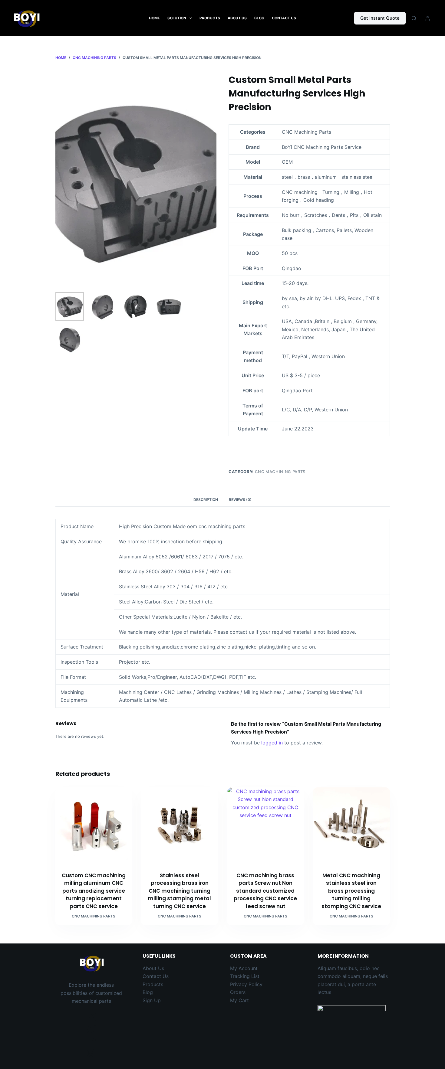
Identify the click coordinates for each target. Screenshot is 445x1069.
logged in (272, 743)
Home (154, 18)
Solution (176, 18)
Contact (153, 976)
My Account (244, 968)
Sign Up (152, 1000)
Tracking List (244, 976)
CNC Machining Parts (280, 471)
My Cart (239, 1000)
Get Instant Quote (380, 18)
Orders (238, 992)
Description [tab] (205, 499)
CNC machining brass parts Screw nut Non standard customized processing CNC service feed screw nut (265, 891)
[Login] (427, 18)
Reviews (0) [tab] (240, 499)
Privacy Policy (246, 984)
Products (209, 18)
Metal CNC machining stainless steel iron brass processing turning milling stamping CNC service (351, 891)
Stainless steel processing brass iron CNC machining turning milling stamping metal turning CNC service (179, 891)
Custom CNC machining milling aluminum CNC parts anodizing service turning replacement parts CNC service (94, 891)
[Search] (414, 18)
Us (166, 976)
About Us (237, 18)
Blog (259, 18)
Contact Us (284, 18)
